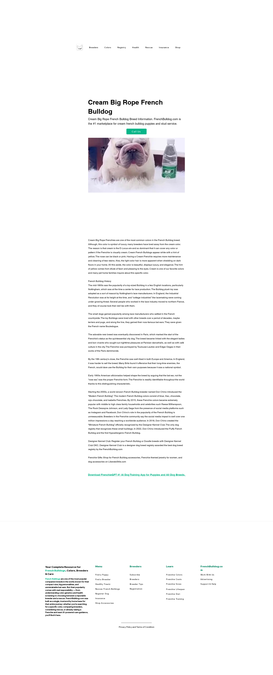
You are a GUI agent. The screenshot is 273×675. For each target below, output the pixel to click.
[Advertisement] (85, 20)
